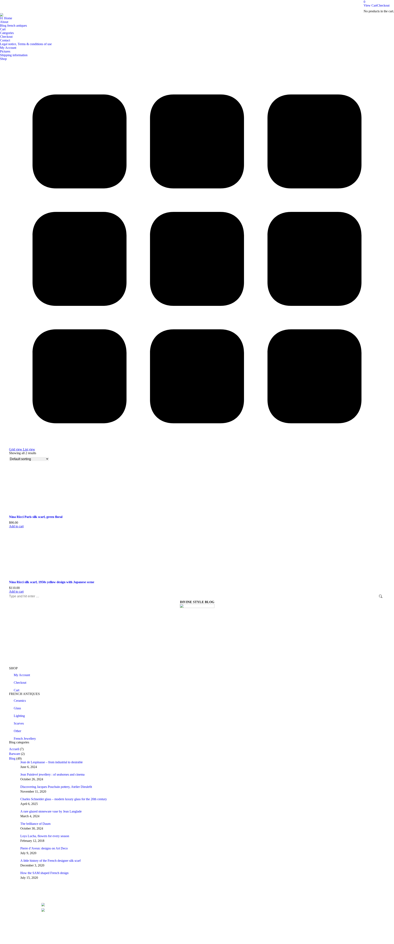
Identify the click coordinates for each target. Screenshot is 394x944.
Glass (17, 708)
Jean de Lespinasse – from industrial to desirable (51, 762)
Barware (14, 753)
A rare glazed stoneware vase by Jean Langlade (51, 811)
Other (17, 731)
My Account (22, 675)
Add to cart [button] (16, 526)
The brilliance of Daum (35, 823)
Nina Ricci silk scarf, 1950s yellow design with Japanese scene (51, 582)
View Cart (370, 5)
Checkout (383, 5)
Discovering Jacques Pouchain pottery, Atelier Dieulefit (56, 787)
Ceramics (20, 700)
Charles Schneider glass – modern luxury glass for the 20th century (63, 799)
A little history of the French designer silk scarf (50, 860)
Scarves (19, 723)
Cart (16, 690)
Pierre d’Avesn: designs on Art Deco (44, 848)
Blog (12, 758)
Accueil (14, 749)
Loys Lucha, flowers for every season (44, 836)
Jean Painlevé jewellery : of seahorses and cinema (52, 774)
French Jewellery (25, 738)
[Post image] (13, 764)
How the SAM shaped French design (44, 873)
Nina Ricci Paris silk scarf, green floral (35, 517)
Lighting (19, 716)
